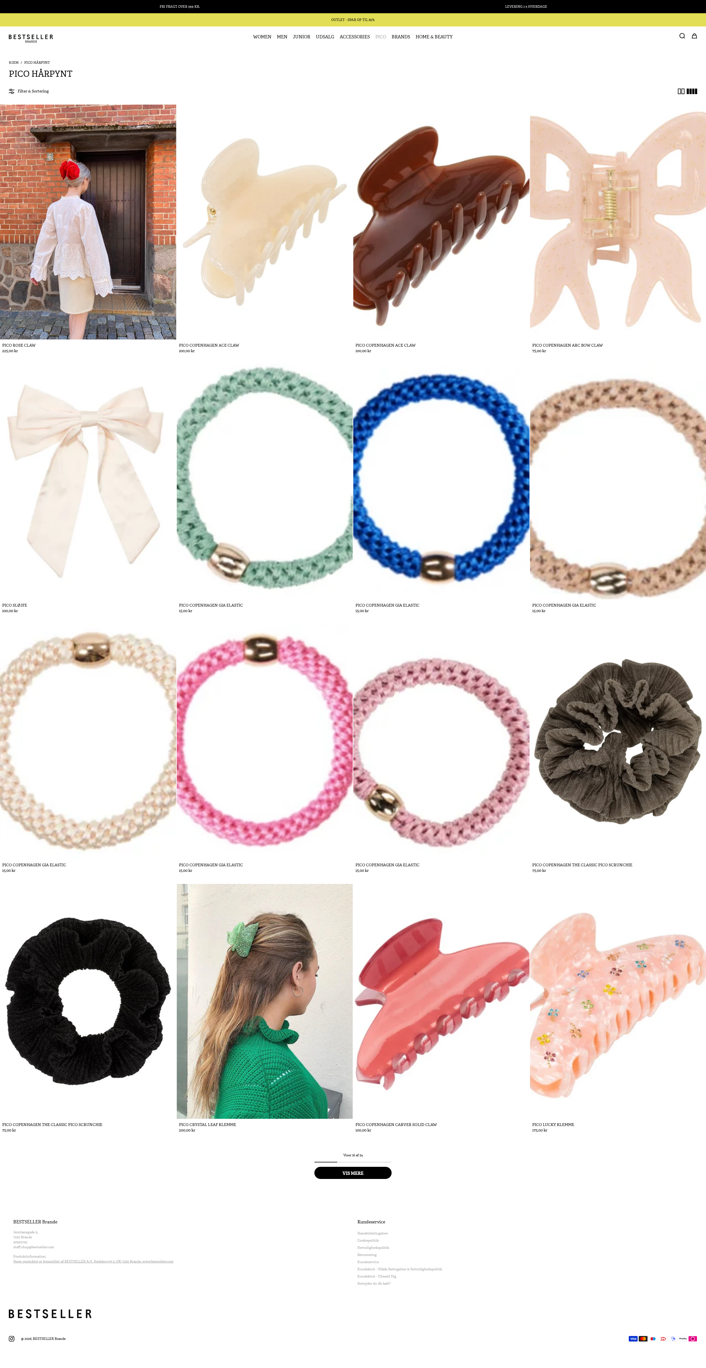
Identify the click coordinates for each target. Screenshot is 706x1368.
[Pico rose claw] (88, 222)
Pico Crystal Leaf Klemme (207, 1124)
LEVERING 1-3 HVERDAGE (526, 6)
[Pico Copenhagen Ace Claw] (265, 222)
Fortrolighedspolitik (373, 1247)
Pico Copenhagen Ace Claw (209, 345)
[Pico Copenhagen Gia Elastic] (265, 481)
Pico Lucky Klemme (553, 1124)
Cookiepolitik (368, 1240)
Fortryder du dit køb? (374, 1283)
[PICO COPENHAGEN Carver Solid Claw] (441, 1001)
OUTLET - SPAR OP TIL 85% (353, 20)
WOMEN (262, 37)
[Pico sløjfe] (88, 481)
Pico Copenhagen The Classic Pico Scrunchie (582, 865)
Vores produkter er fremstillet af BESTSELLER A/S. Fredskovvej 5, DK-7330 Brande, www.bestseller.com (93, 1261)
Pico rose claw (19, 345)
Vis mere (353, 1173)
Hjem (13, 62)
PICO (380, 37)
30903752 (20, 1242)
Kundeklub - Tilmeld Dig (376, 1276)
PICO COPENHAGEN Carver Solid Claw (396, 1124)
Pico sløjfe (14, 605)
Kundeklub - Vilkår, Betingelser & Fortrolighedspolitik (399, 1269)
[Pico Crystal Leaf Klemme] (265, 1001)
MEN (282, 37)
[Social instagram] (11, 1339)
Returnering (367, 1255)
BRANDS (401, 37)
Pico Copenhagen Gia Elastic (211, 605)
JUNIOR (301, 37)
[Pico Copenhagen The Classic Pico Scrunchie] (88, 1001)
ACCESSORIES (355, 37)
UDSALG (325, 37)
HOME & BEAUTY (434, 37)
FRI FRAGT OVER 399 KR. (180, 6)
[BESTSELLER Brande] (31, 36)
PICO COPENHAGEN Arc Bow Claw (567, 345)
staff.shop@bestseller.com (33, 1247)
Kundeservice (368, 1262)
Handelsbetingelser (372, 1233)
